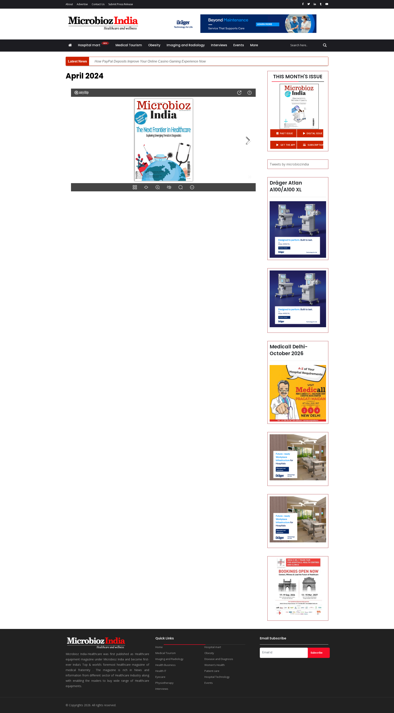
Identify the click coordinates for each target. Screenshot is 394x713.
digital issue (314, 133)
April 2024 (84, 76)
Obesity (154, 45)
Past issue (286, 133)
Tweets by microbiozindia (289, 164)
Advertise (82, 4)
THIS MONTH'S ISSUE (297, 76)
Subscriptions (315, 144)
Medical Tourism (129, 45)
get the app (287, 144)
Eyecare (160, 677)
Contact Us (98, 4)
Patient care (211, 671)
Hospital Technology (217, 677)
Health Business (165, 665)
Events (238, 45)
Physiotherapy (164, 683)
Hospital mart (89, 45)
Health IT (160, 671)
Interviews (219, 45)
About (69, 4)
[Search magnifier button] (324, 45)
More (254, 45)
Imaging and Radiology (186, 45)
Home (159, 647)
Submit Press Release (120, 4)
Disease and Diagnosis (218, 659)
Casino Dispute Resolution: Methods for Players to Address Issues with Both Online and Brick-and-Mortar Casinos (177, 61)
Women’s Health (214, 665)
